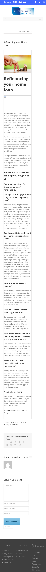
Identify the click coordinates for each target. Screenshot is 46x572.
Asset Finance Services (12, 410)
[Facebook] (7, 442)
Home (6, 550)
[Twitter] (11, 442)
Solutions (21, 556)
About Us (7, 562)
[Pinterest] (15, 442)
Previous (22, 32)
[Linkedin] (7, 445)
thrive (7, 422)
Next (28, 32)
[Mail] (20, 445)
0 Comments (14, 425)
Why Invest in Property (8, 555)
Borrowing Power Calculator (36, 555)
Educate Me (8, 559)
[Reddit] (11, 445)
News (20, 553)
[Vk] (15, 445)
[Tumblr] (20, 442)
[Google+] (24, 442)
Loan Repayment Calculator (36, 564)
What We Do (23, 550)
